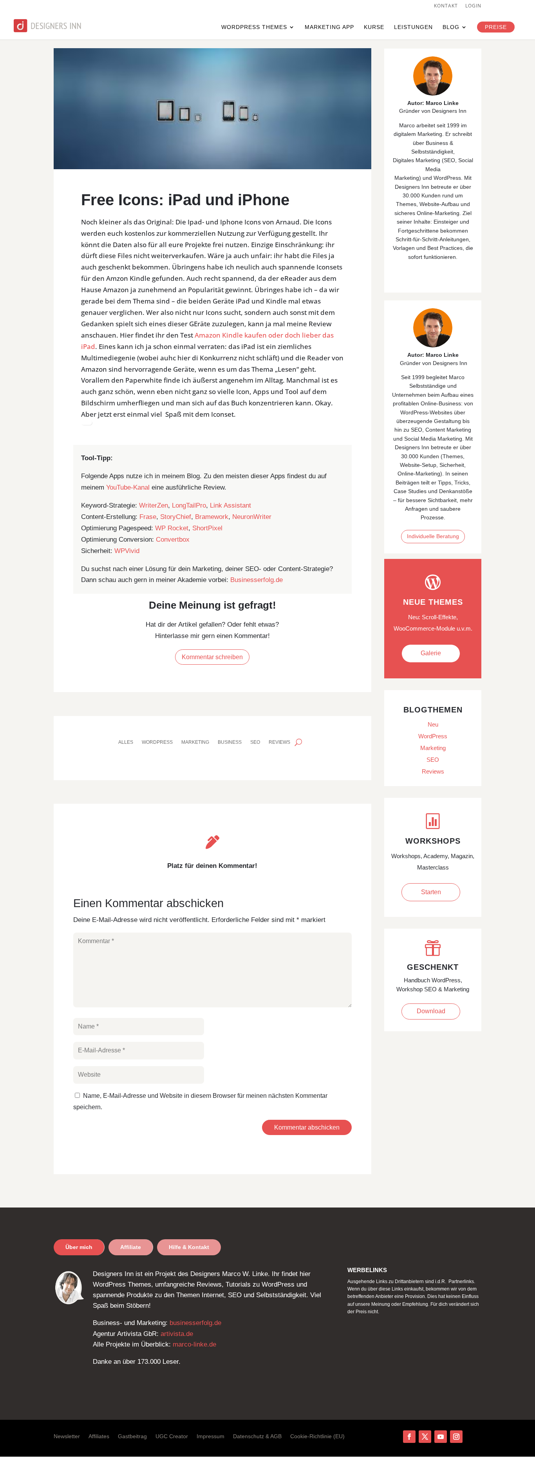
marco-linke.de (194, 1344)
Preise (496, 27)
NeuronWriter (251, 517)
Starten (431, 892)
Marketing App (329, 27)
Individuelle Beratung (433, 536)
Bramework (211, 517)
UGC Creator (171, 1436)
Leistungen (413, 27)
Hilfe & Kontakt (189, 1247)
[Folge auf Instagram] (456, 1436)
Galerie (431, 653)
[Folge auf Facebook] (409, 1436)
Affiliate (130, 1247)
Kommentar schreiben (212, 657)
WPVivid (126, 551)
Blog (451, 27)
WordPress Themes (254, 27)
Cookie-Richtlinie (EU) (317, 1436)
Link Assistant (230, 505)
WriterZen (153, 505)
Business (230, 742)
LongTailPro (189, 505)
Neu (433, 724)
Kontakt (446, 6)
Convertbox (173, 539)
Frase (147, 517)
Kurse (374, 27)
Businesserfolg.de (256, 580)
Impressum (210, 1436)
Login (473, 6)
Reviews (279, 742)
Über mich (78, 1247)
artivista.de (177, 1334)
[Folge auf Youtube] (440, 1436)
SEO (255, 742)
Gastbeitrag (132, 1436)
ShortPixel (207, 528)
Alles (125, 742)
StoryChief (175, 517)
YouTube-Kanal (128, 487)
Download (431, 1011)
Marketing (195, 742)
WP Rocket (171, 528)
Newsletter (67, 1436)
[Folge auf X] (425, 1436)
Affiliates (99, 1436)
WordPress (157, 742)
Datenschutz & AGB (257, 1436)
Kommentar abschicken (307, 1127)
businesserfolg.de (195, 1323)
